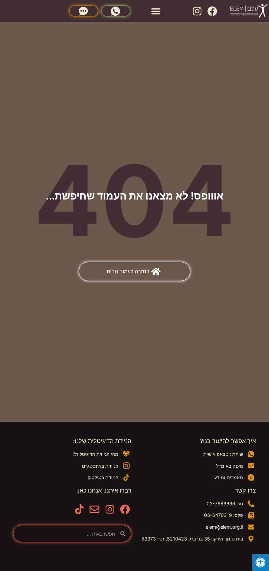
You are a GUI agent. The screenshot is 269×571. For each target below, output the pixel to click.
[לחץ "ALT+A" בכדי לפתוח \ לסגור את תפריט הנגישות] (260, 562)
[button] (156, 11)
